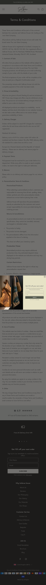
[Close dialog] (44, 276)
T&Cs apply (37, 299)
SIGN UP (34, 297)
